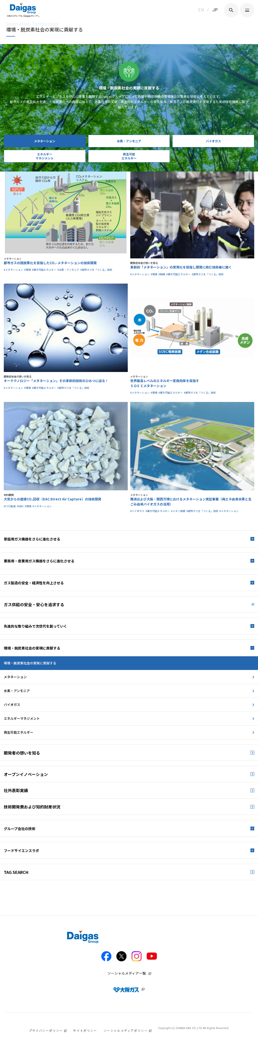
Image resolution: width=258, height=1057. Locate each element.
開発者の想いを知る (22, 753)
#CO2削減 (10, 506)
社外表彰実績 (16, 790)
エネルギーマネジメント (22, 718)
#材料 (20, 506)
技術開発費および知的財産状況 (32, 807)
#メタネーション (13, 269)
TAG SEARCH (16, 872)
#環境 (27, 269)
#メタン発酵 (178, 511)
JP (215, 10)
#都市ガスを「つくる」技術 (96, 269)
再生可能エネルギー (18, 732)
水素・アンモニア (17, 690)
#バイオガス (137, 511)
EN (201, 10)
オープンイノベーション (26, 774)
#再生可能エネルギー (44, 269)
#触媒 (161, 274)
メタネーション (15, 676)
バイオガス (12, 704)
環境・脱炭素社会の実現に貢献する (30, 663)
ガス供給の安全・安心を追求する (34, 604)
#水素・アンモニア (68, 269)
